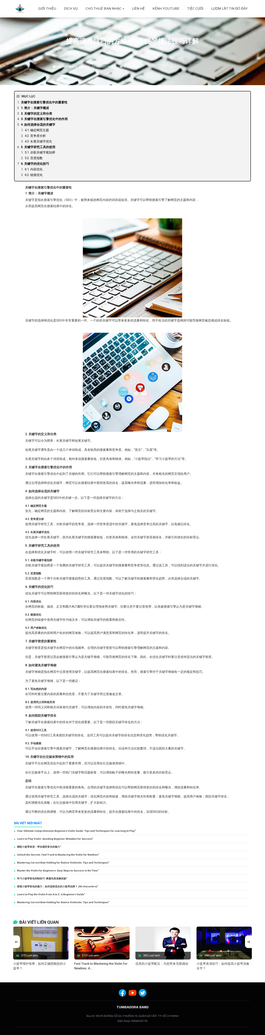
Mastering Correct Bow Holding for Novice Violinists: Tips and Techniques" (63, 862)
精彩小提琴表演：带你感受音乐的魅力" (39, 846)
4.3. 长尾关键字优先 (38, 141)
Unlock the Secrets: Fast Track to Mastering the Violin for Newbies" (58, 854)
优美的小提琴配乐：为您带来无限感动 (161, 964)
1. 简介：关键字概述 (35, 108)
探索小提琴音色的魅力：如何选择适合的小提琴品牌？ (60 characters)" (57, 886)
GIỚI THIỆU (47, 8)
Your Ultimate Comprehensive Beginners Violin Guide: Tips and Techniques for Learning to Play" (76, 830)
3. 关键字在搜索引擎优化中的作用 (44, 119)
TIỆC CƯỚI (195, 8)
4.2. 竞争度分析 (35, 136)
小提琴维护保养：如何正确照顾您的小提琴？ (39, 966)
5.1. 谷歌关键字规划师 (40, 152)
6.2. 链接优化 (34, 175)
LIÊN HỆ (138, 8)
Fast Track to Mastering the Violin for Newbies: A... (100, 966)
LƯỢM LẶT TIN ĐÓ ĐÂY (229, 8)
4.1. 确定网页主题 (37, 130)
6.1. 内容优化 (34, 169)
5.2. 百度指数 (34, 158)
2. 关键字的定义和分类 (36, 113)
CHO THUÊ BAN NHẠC (104, 8)
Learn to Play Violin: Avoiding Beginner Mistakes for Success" (55, 838)
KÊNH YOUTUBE (165, 8)
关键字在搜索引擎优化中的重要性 (44, 102)
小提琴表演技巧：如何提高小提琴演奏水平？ (223, 966)
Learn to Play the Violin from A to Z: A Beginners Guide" (51, 894)
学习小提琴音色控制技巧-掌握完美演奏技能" (42, 878)
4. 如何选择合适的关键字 (38, 124)
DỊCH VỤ (71, 8)
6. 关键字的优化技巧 (35, 163)
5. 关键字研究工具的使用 (38, 147)
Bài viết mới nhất (28, 823)
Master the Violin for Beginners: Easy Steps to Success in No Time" (58, 870)
